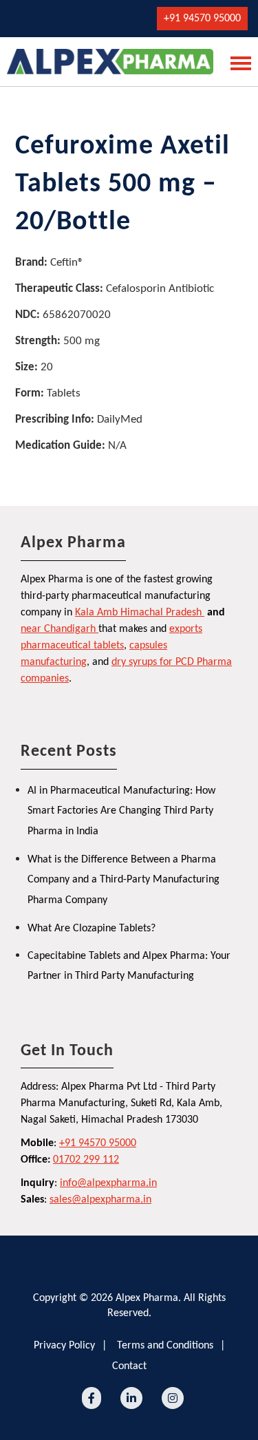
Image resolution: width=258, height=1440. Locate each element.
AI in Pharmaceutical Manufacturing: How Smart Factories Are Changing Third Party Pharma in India (121, 811)
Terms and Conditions (165, 1345)
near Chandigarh (58, 629)
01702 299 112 (86, 1159)
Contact (129, 1366)
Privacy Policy (64, 1345)
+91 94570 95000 (202, 18)
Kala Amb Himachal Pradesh (138, 612)
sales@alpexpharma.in (100, 1199)
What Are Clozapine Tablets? (91, 928)
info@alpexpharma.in (108, 1183)
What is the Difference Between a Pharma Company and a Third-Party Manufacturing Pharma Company (123, 880)
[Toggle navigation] (236, 62)
